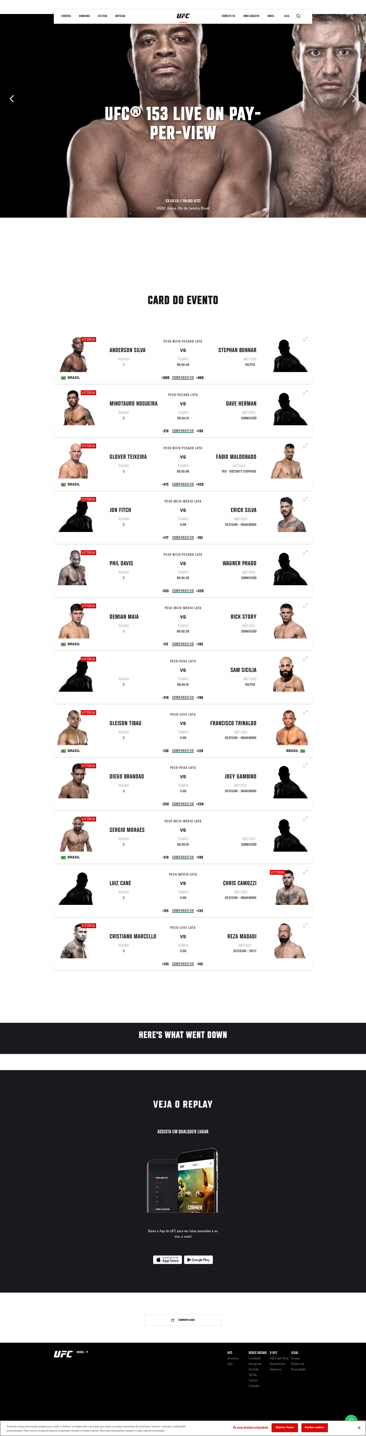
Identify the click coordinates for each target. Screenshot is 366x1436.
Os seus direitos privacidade (250, 1427)
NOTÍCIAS (120, 16)
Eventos (66, 16)
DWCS (271, 16)
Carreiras (233, 1358)
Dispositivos (278, 1364)
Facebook (255, 1358)
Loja (230, 1364)
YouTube (254, 1370)
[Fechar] (359, 1427)
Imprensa (275, 1370)
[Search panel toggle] (298, 16)
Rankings (84, 16)
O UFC (273, 1353)
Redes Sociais (258, 1353)
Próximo (352, 98)
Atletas (102, 16)
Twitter (253, 1381)
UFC (229, 1353)
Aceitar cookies (314, 1427)
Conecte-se (228, 16)
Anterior (13, 98)
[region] (183, 1428)
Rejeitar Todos (285, 1427)
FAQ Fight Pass (279, 1358)
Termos (295, 1358)
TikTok (253, 1375)
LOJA (286, 16)
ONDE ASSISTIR (251, 16)
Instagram (255, 1364)
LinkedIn (254, 1386)
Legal (294, 1353)
